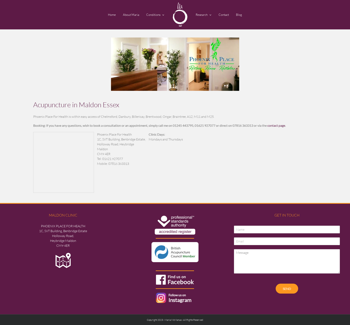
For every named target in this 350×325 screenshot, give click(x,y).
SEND (287, 289)
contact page (276, 125)
